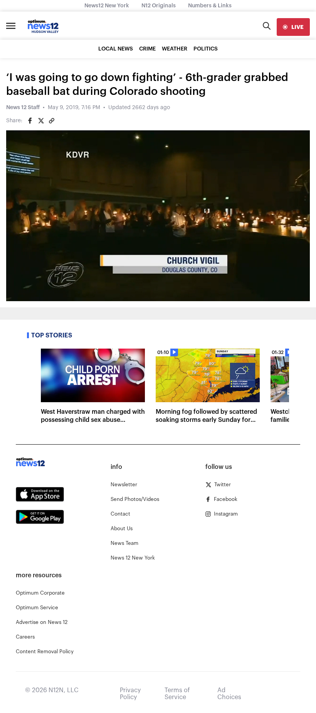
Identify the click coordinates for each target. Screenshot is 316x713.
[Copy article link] (52, 121)
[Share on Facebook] (30, 121)
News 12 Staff (23, 107)
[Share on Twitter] (41, 121)
